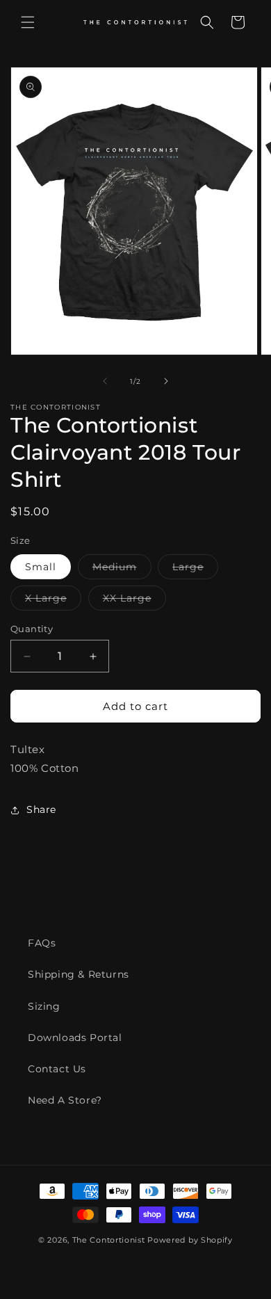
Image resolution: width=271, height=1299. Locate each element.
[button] (28, 22)
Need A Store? (65, 1100)
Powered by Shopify (190, 1240)
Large (195, 569)
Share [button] (41, 809)
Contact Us (57, 1069)
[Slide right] (166, 381)
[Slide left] (105, 381)
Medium (121, 569)
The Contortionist (108, 1240)
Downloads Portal (75, 1037)
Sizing (44, 1006)
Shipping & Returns (78, 974)
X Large (53, 601)
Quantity (31, 628)
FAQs (42, 943)
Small (40, 566)
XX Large (134, 601)
